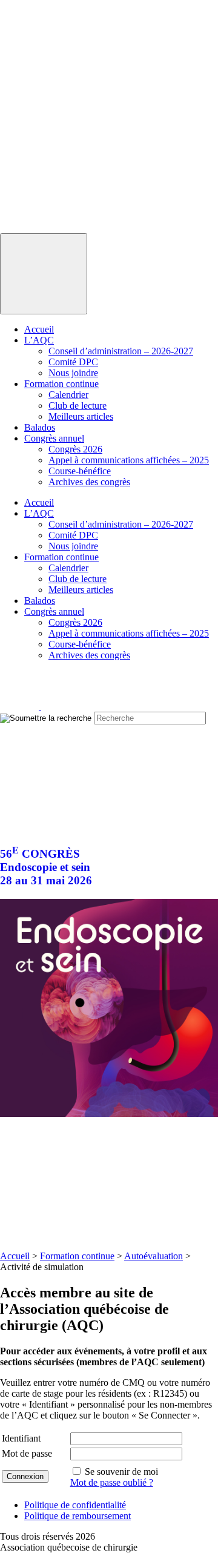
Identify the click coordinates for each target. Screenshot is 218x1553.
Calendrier (68, 394)
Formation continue (61, 384)
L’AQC (39, 340)
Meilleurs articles (80, 416)
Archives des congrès (89, 482)
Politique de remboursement (77, 1516)
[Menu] (43, 273)
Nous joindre (73, 373)
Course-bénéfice (79, 471)
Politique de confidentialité (75, 1505)
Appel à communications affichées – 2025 (128, 460)
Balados (39, 427)
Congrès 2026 (75, 449)
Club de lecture (77, 405)
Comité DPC (73, 362)
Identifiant (21, 1438)
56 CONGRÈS (46, 867)
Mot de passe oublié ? (111, 1482)
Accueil (39, 329)
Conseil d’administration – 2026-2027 (120, 351)
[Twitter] (60, 706)
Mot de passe (27, 1453)
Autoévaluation (153, 1256)
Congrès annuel (54, 438)
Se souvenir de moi (121, 1471)
